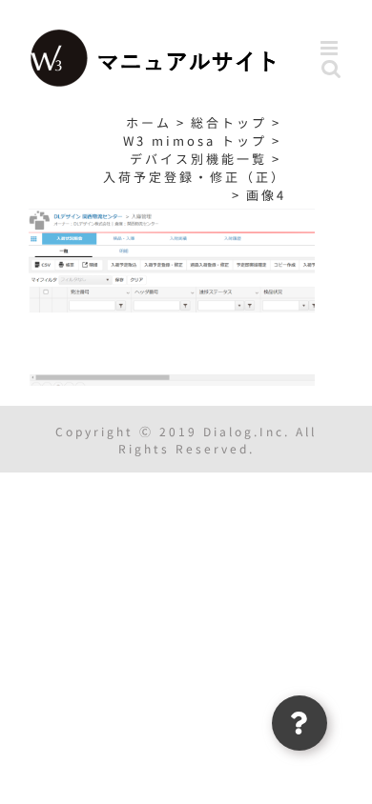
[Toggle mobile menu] (331, 48)
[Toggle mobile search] (332, 68)
